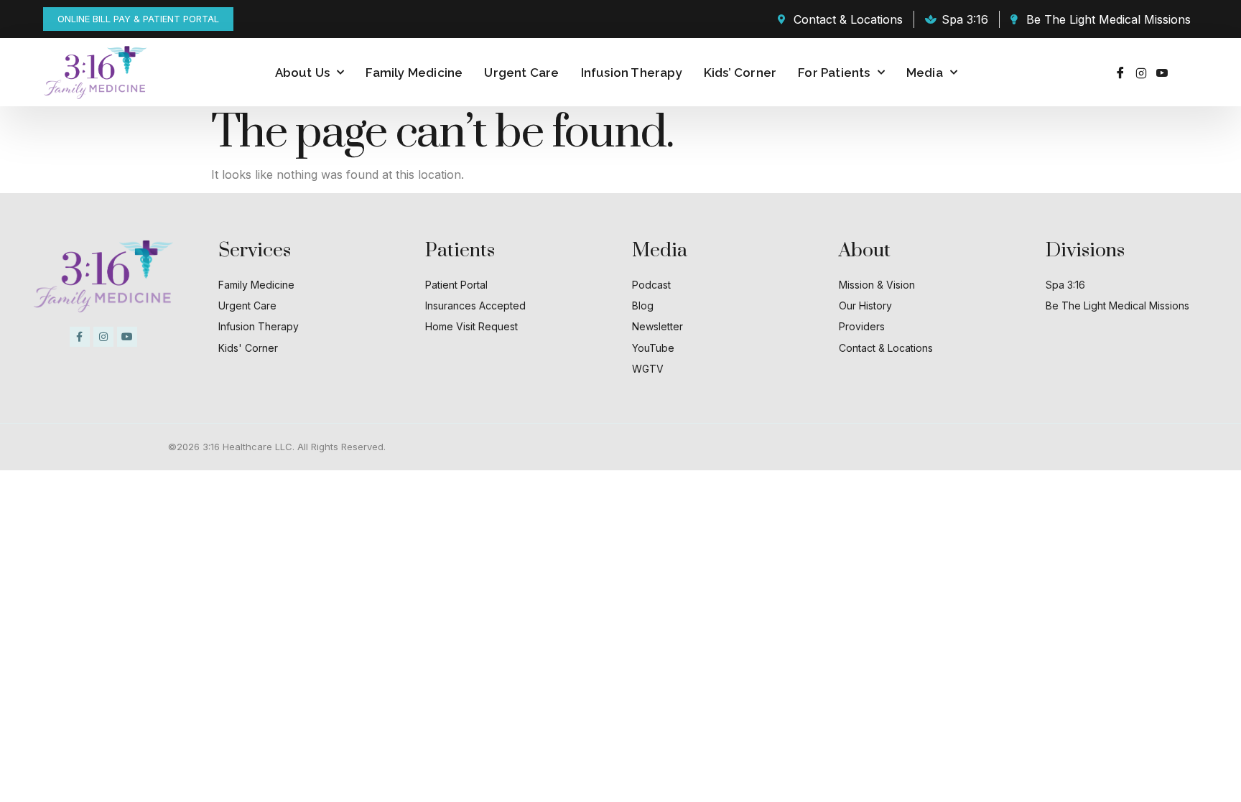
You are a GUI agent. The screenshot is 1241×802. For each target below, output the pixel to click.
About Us (302, 72)
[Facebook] (1120, 72)
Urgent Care (521, 72)
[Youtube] (1162, 72)
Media (924, 72)
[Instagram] (1141, 72)
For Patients (834, 72)
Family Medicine (414, 72)
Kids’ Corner (740, 72)
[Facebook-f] (80, 337)
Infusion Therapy (631, 72)
